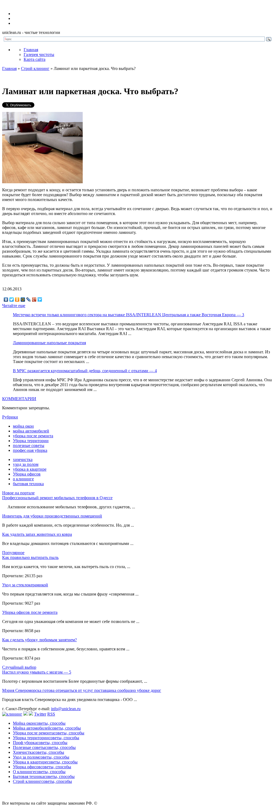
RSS (51, 714)
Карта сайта (34, 59)
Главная (31, 49)
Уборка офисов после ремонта (29, 612)
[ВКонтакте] (6, 299)
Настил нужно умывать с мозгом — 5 (36, 672)
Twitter (40, 714)
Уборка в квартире (45, 762)
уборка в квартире (29, 469)
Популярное (13, 552)
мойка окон (23, 426)
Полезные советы (44, 747)
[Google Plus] (34, 299)
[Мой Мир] (23, 299)
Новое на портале (18, 493)
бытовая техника (28, 483)
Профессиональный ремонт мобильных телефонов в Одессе (57, 497)
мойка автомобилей (31, 431)
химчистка (22, 459)
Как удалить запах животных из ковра (37, 534)
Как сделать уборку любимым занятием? (39, 640)
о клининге (23, 479)
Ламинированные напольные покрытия (49, 342)
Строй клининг (35, 68)
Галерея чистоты (39, 54)
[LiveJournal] (28, 299)
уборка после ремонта (33, 436)
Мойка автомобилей (47, 728)
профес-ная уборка (30, 450)
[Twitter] (12, 299)
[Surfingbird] (40, 299)
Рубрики (10, 417)
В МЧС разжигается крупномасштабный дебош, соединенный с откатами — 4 (85, 370)
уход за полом (25, 464)
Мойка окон (39, 723)
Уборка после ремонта (48, 733)
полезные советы (28, 445)
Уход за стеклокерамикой (25, 585)
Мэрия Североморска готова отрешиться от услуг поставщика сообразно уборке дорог (81, 690)
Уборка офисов (27, 474)
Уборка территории (31, 440)
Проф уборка (40, 742)
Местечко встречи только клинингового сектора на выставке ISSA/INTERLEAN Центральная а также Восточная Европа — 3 (128, 314)
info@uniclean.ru (66, 708)
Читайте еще (13, 305)
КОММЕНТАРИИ (19, 398)
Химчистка (38, 752)
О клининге (39, 771)
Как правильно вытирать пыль (30, 557)
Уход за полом (41, 757)
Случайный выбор (19, 667)
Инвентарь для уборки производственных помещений (52, 516)
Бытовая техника (44, 776)
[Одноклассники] (17, 299)
